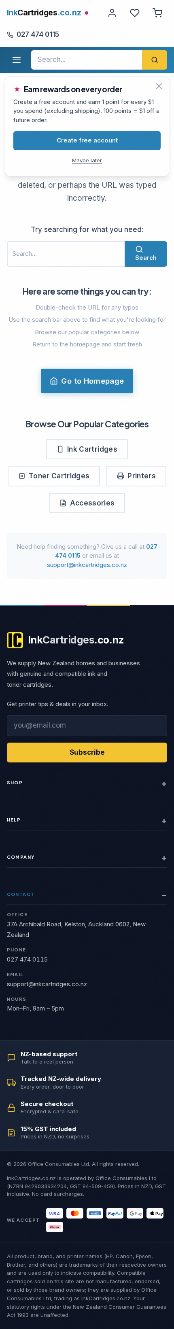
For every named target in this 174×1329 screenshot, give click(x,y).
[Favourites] (134, 13)
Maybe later (87, 160)
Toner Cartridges (59, 476)
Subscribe (87, 752)
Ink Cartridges (92, 449)
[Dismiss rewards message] (159, 86)
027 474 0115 (38, 34)
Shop (15, 782)
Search (146, 257)
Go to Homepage (92, 380)
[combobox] (86, 60)
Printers (141, 476)
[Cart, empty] (157, 13)
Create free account (87, 140)
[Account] (112, 13)
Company (21, 857)
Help (14, 819)
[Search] (154, 60)
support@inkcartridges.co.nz (87, 565)
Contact (21, 894)
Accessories (92, 503)
